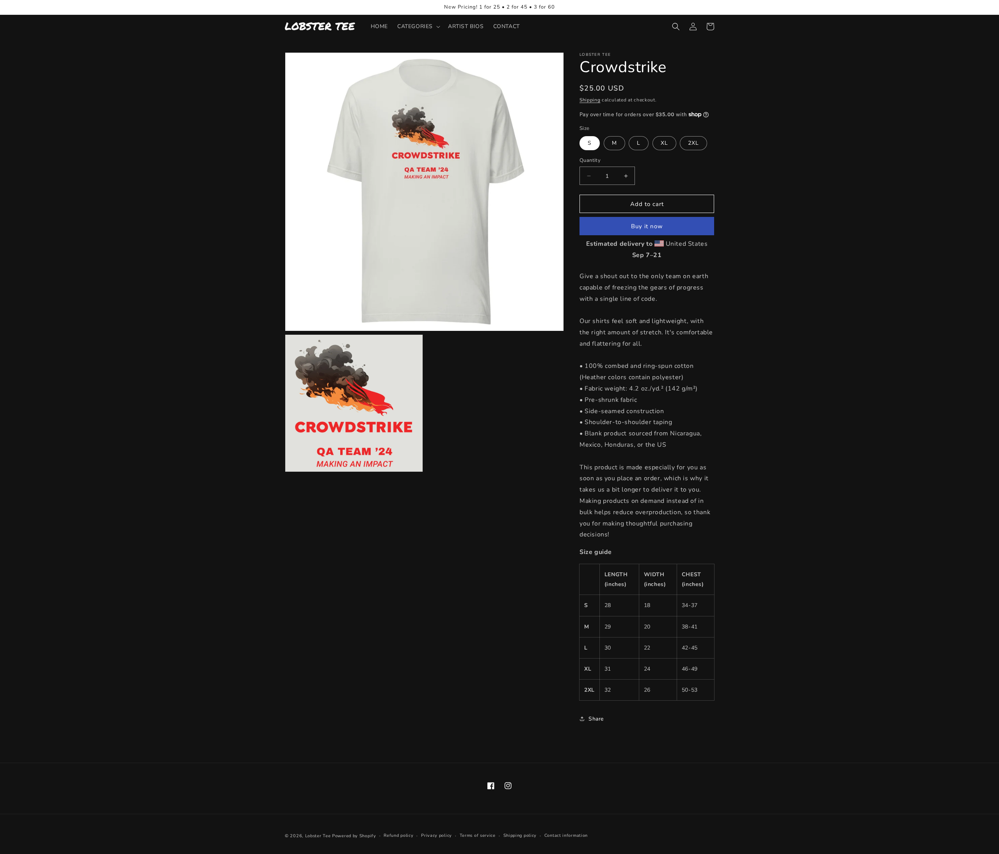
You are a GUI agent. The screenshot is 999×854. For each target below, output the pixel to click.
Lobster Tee (318, 836)
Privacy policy (436, 835)
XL (664, 143)
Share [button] (596, 719)
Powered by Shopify (354, 836)
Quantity (590, 160)
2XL (693, 143)
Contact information (566, 835)
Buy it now (647, 226)
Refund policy (398, 835)
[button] (418, 26)
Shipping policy (520, 835)
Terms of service (478, 835)
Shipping (590, 100)
